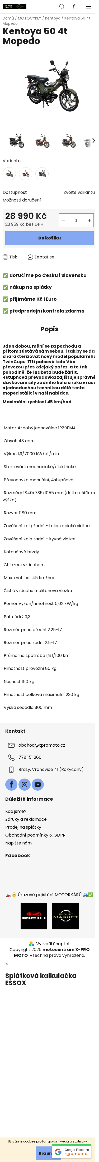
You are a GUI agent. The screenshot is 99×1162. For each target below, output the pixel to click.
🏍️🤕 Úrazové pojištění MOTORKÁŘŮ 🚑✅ (49, 895)
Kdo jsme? (15, 811)
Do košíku (49, 238)
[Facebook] (11, 785)
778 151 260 (29, 757)
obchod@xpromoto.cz (41, 745)
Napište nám (18, 843)
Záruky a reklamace (26, 819)
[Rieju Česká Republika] (34, 916)
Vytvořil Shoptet (53, 944)
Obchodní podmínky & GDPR (35, 835)
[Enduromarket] (65, 916)
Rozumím (48, 1153)
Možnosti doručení (22, 200)
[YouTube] (38, 785)
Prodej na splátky (23, 827)
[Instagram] (24, 785)
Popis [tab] (49, 329)
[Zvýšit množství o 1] (89, 220)
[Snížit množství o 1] (63, 220)
